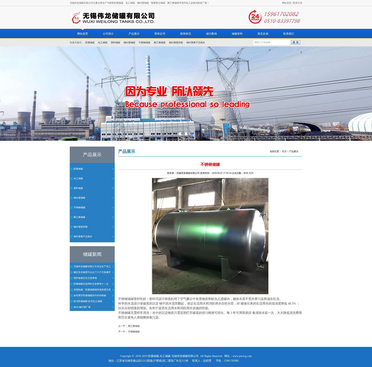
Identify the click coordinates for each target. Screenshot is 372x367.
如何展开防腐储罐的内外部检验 (90, 295)
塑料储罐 (115, 42)
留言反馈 (262, 33)
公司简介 (108, 33)
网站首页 (286, 3)
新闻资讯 (185, 33)
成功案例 (211, 33)
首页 (284, 151)
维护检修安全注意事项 (85, 278)
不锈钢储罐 (144, 42)
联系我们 (288, 33)
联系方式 (297, 3)
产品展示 (134, 33)
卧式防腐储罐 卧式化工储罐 (88, 301)
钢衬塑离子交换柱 (195, 42)
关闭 (251, 173)
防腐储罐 (90, 42)
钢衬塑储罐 (129, 42)
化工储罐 (102, 42)
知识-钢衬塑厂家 (82, 307)
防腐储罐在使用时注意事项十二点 (91, 284)
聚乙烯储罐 (159, 42)
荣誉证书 (159, 33)
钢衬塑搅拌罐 (176, 42)
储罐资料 (237, 33)
